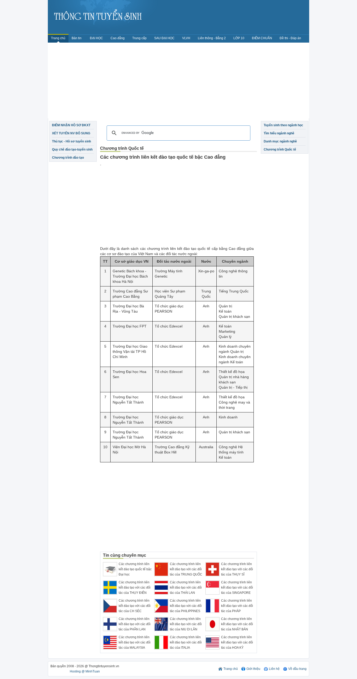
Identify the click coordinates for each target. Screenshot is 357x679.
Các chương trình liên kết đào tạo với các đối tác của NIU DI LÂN (186, 624)
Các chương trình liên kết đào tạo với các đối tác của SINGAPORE (237, 587)
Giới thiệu (253, 669)
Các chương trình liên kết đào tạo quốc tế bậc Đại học (135, 569)
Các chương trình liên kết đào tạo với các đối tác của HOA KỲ (237, 642)
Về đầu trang (297, 669)
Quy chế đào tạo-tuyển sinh (72, 149)
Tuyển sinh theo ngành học (283, 125)
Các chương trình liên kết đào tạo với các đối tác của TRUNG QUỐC (186, 569)
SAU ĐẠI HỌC (164, 38)
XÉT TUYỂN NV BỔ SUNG (71, 133)
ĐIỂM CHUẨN (262, 38)
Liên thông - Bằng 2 (212, 38)
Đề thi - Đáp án (290, 38)
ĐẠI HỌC (96, 38)
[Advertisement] (178, 81)
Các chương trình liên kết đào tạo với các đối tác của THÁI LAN (186, 587)
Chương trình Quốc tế (280, 149)
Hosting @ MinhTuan (85, 671)
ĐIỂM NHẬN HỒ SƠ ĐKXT (71, 125)
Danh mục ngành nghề (280, 141)
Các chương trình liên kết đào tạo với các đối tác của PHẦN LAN (135, 624)
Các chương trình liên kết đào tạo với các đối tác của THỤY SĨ (237, 569)
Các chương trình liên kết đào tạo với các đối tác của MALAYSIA (135, 642)
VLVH (186, 38)
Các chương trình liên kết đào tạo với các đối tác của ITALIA (186, 642)
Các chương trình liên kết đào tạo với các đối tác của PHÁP (237, 606)
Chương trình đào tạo (68, 157)
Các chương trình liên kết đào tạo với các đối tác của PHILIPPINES (186, 606)
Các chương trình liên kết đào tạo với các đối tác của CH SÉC (135, 606)
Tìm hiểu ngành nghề (279, 133)
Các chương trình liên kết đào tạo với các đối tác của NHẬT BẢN (237, 624)
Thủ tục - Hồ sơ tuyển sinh (71, 141)
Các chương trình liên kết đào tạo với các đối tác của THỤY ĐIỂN (135, 587)
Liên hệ (274, 669)
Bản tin (77, 38)
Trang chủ (58, 38)
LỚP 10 (238, 38)
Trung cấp (139, 38)
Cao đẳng (118, 38)
